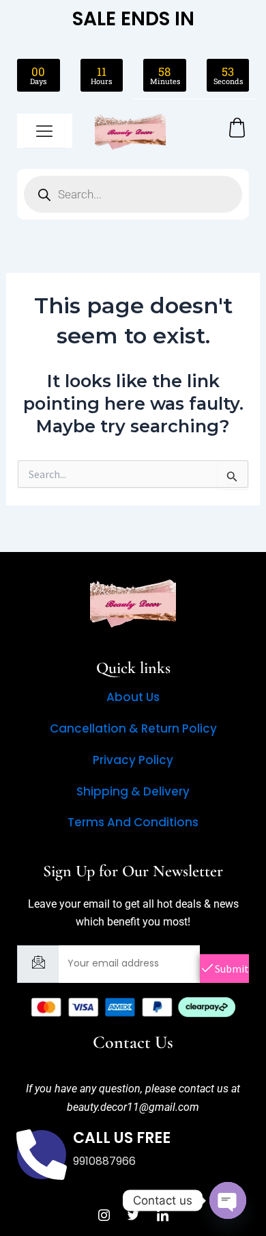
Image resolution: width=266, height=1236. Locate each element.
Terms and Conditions (133, 822)
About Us (133, 697)
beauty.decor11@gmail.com (133, 1107)
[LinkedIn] (162, 1215)
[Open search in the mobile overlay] (133, 194)
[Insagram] (103, 1215)
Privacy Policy (133, 760)
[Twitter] (133, 1215)
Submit (231, 968)
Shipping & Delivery (133, 791)
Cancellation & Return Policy (133, 728)
